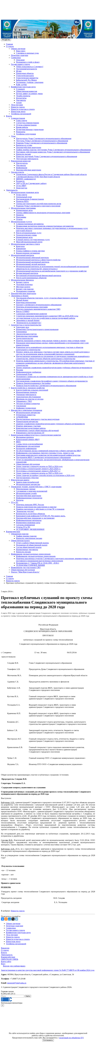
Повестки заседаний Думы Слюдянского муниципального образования (46, 156)
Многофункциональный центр (29, 242)
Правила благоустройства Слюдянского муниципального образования (46, 385)
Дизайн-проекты (23, 96)
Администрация (18, 118)
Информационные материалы (29, 520)
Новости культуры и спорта (23, 109)
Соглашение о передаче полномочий (31, 491)
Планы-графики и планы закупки (30, 251)
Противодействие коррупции (28, 147)
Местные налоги (23, 287)
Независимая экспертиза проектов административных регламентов (45, 226)
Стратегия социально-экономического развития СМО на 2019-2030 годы (47, 316)
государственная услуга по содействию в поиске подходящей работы (45, 318)
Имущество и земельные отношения (26, 410)
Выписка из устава (24, 145)
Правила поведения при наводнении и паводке (36, 507)
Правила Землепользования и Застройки (33, 383)
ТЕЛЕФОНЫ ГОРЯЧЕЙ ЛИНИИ (30, 565)
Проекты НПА (22, 201)
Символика (16, 58)
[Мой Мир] (9, 918)
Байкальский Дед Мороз (26, 80)
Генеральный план (24, 197)
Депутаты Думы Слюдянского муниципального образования (42, 141)
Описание (20, 60)
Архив (19, 102)
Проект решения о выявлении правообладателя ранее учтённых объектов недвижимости (54, 368)
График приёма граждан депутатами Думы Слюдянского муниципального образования (53, 150)
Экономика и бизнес (19, 296)
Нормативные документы (27, 549)
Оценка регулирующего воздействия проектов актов (38, 204)
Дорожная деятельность (26, 394)
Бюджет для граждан (25, 289)
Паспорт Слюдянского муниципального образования (38, 305)
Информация (21, 168)
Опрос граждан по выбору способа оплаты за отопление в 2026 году (45, 475)
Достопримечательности (26, 69)
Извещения (21, 248)
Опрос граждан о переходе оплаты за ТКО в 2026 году (39, 473)
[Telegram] (16, 918)
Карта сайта (6, 961)
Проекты (20, 215)
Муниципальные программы (23, 208)
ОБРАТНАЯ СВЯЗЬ (9, 959)
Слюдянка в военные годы (27, 53)
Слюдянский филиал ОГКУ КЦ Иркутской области (38, 177)
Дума (13, 136)
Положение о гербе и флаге (28, 62)
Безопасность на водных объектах (30, 514)
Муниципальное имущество (28, 412)
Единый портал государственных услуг (33, 239)
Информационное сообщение (28, 372)
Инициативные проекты (26, 392)
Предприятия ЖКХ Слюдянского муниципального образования (43, 457)
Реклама (19, 370)
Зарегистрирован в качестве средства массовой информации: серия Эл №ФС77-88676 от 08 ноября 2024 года (47, 970)
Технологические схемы (26, 235)
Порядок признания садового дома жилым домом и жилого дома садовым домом (50, 341)
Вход (3, 964)
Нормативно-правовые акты (28, 523)
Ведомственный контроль (27, 273)
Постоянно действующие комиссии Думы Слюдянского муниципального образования (53, 152)
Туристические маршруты (27, 78)
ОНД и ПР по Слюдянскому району (31, 183)
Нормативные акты (24, 210)
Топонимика (21, 332)
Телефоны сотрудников (26, 134)
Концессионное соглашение (28, 253)
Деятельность (12, 190)
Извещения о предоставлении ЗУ (30, 433)
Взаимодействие (13, 531)
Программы (21, 217)
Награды (20, 500)
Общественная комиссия (26, 91)
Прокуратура (21, 188)
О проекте (20, 89)
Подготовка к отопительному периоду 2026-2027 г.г (38, 471)
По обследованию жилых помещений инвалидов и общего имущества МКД (48, 451)
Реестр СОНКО (22, 311)
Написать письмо (23, 154)
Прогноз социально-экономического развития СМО (38, 309)
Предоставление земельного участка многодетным (37, 419)
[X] (13, 918)
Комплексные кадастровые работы (31, 428)
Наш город (20, 51)
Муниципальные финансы (22, 280)
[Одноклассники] (6, 918)
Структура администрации (27, 123)
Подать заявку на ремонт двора (29, 93)
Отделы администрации (26, 125)
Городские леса (22, 327)
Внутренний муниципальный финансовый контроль (38, 275)
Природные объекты (25, 73)
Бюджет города (22, 282)
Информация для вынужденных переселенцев (30, 554)
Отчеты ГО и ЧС (23, 527)
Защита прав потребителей (27, 482)
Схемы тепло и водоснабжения (29, 444)
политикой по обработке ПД (71, 1038)
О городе (10, 46)
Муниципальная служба (26, 493)
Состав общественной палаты (29, 547)
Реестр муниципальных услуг (29, 233)
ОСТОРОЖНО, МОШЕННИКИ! (30, 529)
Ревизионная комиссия (20, 161)
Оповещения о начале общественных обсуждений (37, 430)
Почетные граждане (19, 55)
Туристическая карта (25, 76)
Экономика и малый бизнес (28, 320)
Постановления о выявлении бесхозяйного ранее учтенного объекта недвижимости (52, 381)
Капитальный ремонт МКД (27, 439)
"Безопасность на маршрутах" (29, 323)
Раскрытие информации (26, 448)
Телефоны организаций (21, 114)
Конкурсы (20, 246)
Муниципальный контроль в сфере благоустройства (38, 260)
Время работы (22, 127)
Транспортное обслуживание (28, 397)
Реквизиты (20, 132)
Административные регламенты (30, 224)
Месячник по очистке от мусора (29, 399)
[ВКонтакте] (2, 918)
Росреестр (20, 181)
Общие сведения (18, 49)
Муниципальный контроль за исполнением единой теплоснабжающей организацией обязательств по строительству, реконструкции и (52, 267)
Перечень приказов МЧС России (30, 505)
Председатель (22, 163)
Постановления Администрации (30, 199)
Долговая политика (24, 284)
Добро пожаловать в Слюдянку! (29, 67)
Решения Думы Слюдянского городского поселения (38, 206)
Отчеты (19, 219)
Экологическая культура (26, 334)
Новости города (18, 107)
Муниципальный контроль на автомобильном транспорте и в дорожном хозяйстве (51, 271)
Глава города (21, 120)
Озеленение (21, 406)
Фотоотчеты (21, 98)
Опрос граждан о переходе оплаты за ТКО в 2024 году (39, 466)
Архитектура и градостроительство (26, 325)
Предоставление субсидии (27, 478)
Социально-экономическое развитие (31, 314)
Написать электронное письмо (29, 538)
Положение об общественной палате (31, 545)
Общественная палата (20, 540)
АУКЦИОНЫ (22, 417)
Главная (9, 44)
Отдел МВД (21, 186)
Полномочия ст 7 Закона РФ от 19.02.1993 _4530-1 (37, 563)
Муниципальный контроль (22, 255)
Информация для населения (28, 446)
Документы (21, 100)
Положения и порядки (25, 291)
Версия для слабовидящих (14, 966)
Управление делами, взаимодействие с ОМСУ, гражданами (36, 487)
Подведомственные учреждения (30, 129)
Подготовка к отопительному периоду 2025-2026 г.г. (38, 469)
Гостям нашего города (20, 64)
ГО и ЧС (14, 502)
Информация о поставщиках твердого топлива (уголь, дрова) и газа (45, 453)
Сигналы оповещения (25, 525)
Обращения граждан (19, 534)
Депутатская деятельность (27, 159)
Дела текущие (17, 105)
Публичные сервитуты (26, 415)
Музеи (19, 71)
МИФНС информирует (26, 179)
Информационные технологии (29, 498)
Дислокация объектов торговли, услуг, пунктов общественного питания (47, 298)
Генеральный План (24, 374)
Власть (9, 116)
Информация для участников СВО (25, 567)
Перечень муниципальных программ (32, 307)
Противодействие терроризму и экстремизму (35, 518)
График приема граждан (26, 536)
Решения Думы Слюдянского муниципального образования (41, 143)
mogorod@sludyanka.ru (16, 983)
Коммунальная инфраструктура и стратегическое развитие (36, 435)
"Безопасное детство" (25, 511)
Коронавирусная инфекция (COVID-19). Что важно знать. (41, 516)
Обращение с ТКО (24, 401)
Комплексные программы (27, 336)
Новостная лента (18, 111)
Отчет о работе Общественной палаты (32, 543)
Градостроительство (24, 338)
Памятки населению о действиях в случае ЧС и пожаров (40, 509)
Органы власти (17, 172)
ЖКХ (18, 442)
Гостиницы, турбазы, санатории (29, 82)
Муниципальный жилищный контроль (32, 262)
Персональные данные (25, 489)
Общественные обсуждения (28, 464)
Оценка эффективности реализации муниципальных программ (43, 213)
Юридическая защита (20, 480)
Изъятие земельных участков (28, 426)
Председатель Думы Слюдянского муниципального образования (43, 138)
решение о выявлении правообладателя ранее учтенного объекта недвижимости (50, 424)
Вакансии (5, 948)
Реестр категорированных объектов (31, 278)
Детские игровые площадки (28, 403)
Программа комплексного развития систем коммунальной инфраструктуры (48, 455)
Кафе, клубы (21, 84)
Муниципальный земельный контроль (32, 257)
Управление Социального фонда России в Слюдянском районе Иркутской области (51, 174)
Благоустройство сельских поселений (32, 390)
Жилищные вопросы (25, 437)
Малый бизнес (22, 300)
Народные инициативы (26, 302)
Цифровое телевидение (26, 408)
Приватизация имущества (27, 421)
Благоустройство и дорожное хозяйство (28, 388)
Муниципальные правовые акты (25, 192)
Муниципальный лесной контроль (31, 264)
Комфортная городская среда (23, 87)
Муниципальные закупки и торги (25, 244)
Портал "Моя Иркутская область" (25, 572)
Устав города (21, 195)
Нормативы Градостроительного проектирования (37, 329)
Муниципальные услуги (21, 222)
